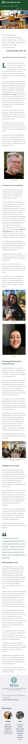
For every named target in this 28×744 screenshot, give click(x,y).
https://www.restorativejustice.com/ (10, 699)
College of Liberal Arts (10, 6)
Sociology (14, 94)
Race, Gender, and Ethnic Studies (11, 57)
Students (23, 57)
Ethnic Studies (5, 94)
